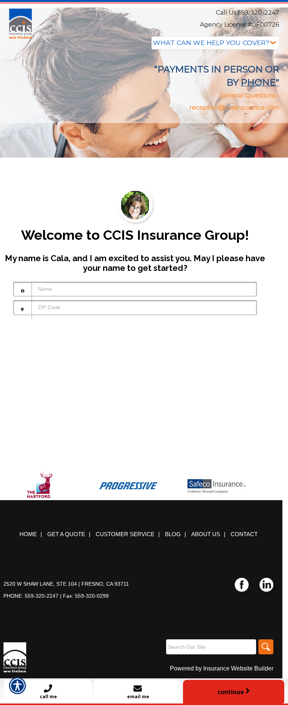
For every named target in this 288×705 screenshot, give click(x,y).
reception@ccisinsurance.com (234, 107)
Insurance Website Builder (238, 668)
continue (232, 692)
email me (137, 696)
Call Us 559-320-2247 (247, 12)
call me (48, 696)
